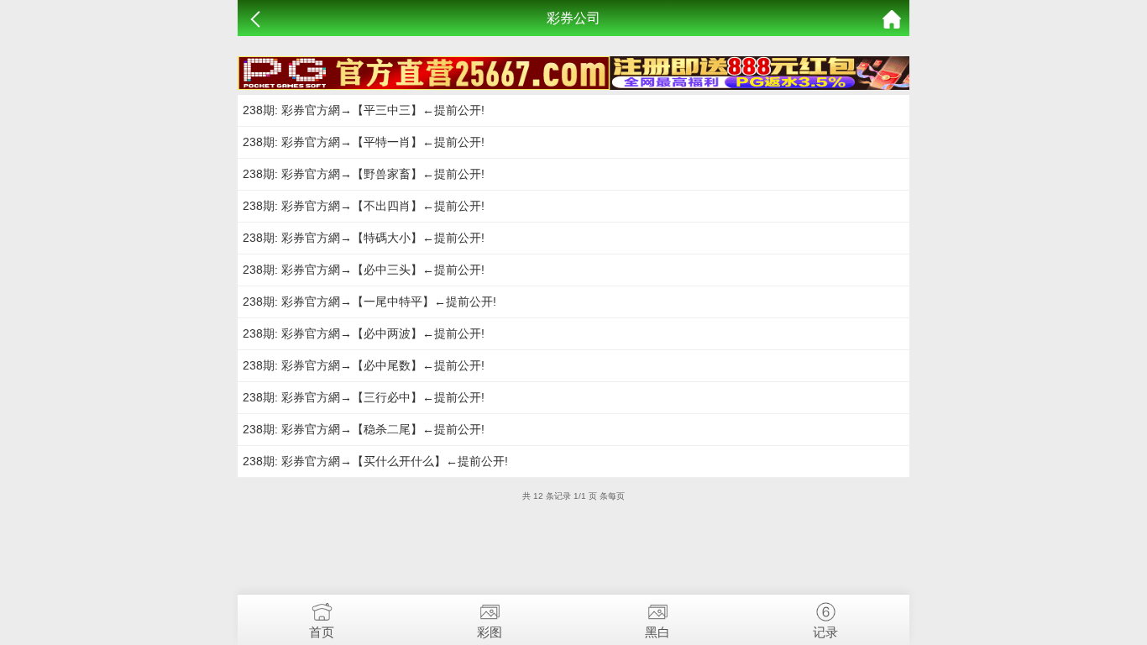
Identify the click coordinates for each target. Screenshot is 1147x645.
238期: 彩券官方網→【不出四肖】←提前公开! (363, 205)
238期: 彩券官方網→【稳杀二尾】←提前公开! (363, 429)
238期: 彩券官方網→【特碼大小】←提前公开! (363, 237)
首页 (321, 632)
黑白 (657, 632)
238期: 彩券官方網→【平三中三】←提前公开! (363, 110)
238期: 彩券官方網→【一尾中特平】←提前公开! (369, 301)
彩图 (489, 632)
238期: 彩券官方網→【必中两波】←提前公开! (363, 333)
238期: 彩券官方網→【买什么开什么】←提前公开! (375, 461)
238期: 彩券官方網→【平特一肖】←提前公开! (363, 142)
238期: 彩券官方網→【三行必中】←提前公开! (363, 397)
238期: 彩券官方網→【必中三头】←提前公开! (363, 269)
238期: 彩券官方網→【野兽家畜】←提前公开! (363, 174)
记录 (825, 632)
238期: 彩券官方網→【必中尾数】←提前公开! (363, 365)
